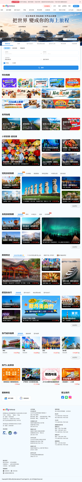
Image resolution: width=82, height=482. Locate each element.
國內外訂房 (52, 43)
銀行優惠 (10, 398)
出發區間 (7, 57)
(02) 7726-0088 (62, 428)
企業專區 (64, 6)
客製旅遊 (26, 398)
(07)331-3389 (33, 449)
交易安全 (5, 466)
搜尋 (42, 67)
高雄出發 (79, 10)
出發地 (6, 52)
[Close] (80, 2)
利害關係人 (5, 464)
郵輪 (24, 10)
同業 (69, 6)
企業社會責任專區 (14, 464)
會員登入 (76, 6)
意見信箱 (15, 471)
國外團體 (8, 10)
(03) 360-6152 (34, 426)
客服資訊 (7, 471)
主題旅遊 (47, 10)
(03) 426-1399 (34, 434)
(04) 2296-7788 (39, 441)
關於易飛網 (5, 462)
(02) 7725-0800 (34, 414)
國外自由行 (17, 10)
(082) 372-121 (34, 456)
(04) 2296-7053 (62, 436)
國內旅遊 (14, 48)
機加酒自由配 (41, 43)
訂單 (54, 6)
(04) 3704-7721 (39, 443)
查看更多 (74, 206)
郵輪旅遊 (22, 48)
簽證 (59, 6)
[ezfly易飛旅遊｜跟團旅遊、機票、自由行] (9, 6)
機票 (18, 43)
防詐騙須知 (47, 6)
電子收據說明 (12, 466)
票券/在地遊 (62, 10)
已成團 (14, 63)
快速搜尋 (74, 43)
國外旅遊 (7, 48)
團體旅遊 (7, 43)
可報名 (7, 63)
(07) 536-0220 (62, 443)
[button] (78, 39)
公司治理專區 (13, 462)
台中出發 (71, 10)
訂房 (54, 10)
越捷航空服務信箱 (9, 473)
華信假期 (39, 10)
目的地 (44, 52)
